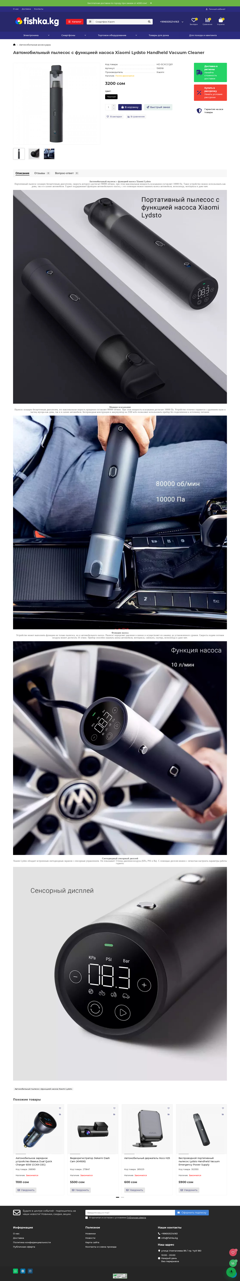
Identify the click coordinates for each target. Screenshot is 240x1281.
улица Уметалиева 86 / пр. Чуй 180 (181, 1250)
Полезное (92, 1227)
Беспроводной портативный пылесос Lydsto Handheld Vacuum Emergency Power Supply (199, 1161)
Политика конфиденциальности (32, 1242)
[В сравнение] (60, 1114)
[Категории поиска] (90, 21)
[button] (13, 1149)
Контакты (38, 9)
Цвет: (108, 91)
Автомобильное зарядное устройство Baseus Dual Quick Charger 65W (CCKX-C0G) (34, 1161)
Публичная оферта (24, 1246)
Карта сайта (92, 1242)
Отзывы (41, 173)
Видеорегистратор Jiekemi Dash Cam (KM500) (90, 1160)
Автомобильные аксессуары (35, 44)
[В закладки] (60, 1108)
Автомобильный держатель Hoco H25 (147, 1158)
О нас (16, 9)
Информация (23, 1227)
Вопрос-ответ (66, 173)
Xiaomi (160, 72)
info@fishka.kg (169, 1238)
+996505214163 (169, 21)
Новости (90, 1238)
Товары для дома (159, 35)
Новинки (90, 1233)
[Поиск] (149, 21)
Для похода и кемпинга (203, 35)
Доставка (26, 9)
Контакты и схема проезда (100, 1246)
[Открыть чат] (231, 1272)
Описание (22, 173)
